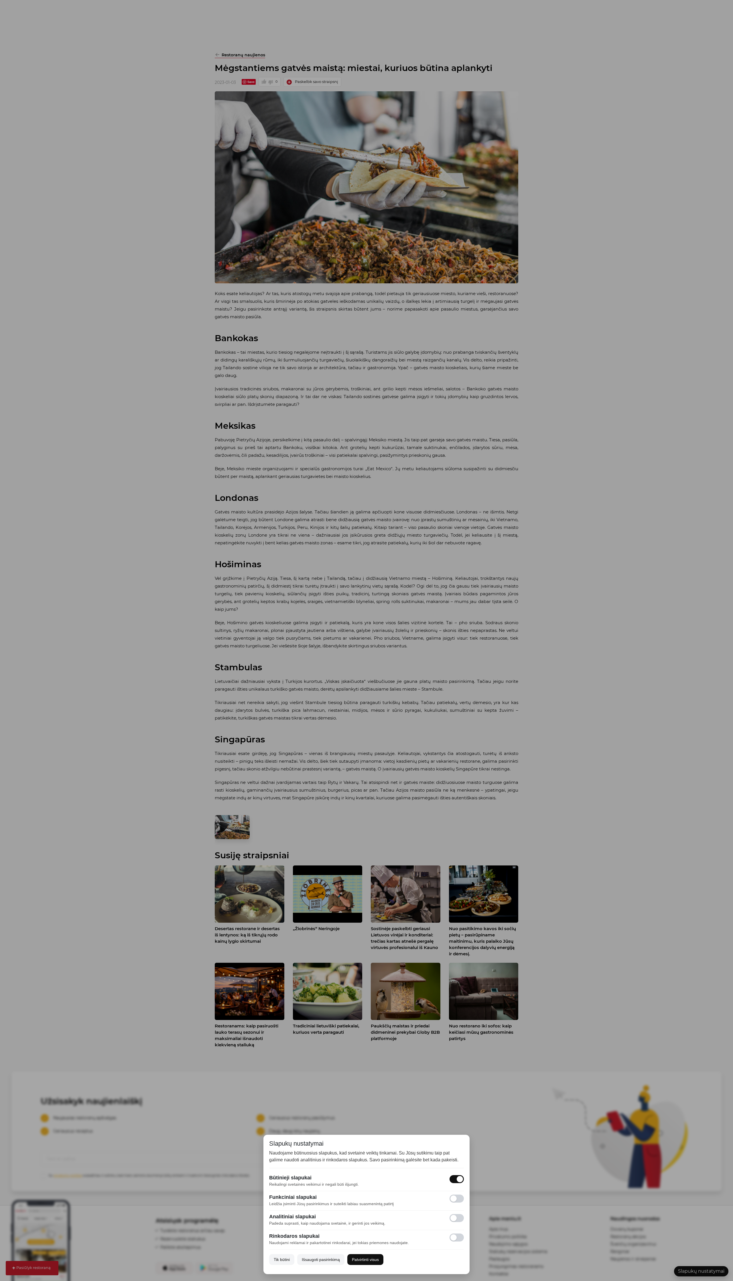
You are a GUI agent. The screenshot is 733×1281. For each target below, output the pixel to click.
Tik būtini (282, 1259)
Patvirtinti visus (365, 1259)
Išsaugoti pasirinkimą (321, 1259)
